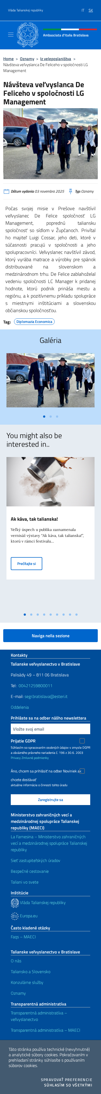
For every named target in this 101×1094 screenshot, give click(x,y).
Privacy (16, 757)
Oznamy (27, 59)
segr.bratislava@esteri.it (46, 696)
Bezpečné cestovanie (30, 871)
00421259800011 (36, 685)
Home (8, 59)
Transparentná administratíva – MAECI (45, 1030)
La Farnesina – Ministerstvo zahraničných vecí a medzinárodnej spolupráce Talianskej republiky (49, 843)
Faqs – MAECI (23, 936)
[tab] (44, 416)
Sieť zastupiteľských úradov (35, 860)
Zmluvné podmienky (35, 757)
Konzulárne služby (27, 982)
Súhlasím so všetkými (68, 1085)
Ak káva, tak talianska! (34, 519)
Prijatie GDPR (23, 741)
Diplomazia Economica (34, 321)
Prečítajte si (29, 563)
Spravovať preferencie (66, 1080)
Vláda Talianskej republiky (25, 10)
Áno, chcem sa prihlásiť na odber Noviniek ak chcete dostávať (46, 771)
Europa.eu (28, 915)
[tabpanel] (50, 382)
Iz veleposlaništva (55, 59)
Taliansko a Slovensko (30, 971)
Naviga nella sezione (50, 635)
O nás (16, 960)
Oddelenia (20, 707)
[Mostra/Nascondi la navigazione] (11, 34)
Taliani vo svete (25, 882)
